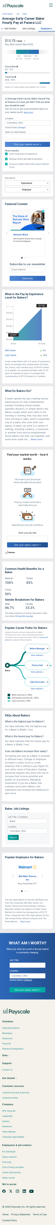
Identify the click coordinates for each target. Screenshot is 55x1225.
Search (13, 837)
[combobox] (27, 122)
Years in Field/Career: (15, 132)
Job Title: (14, 960)
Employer (26, 189)
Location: (9, 118)
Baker (25, 14)
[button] (2, 28)
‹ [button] (7, 232)
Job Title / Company (18, 817)
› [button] (48, 232)
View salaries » (37, 655)
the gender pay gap (24, 616)
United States (7, 14)
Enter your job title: (27, 533)
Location (12, 826)
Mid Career (10, 350)
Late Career (10, 355)
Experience (26, 183)
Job (17, 14)
